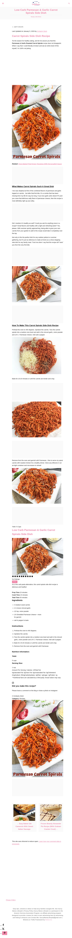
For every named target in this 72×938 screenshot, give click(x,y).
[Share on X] (3, 929)
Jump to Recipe (18, 27)
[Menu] (3, 3)
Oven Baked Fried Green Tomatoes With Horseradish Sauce (40, 164)
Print (14, 581)
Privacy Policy (11, 900)
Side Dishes (38, 16)
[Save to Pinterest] (4, 933)
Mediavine (48, 920)
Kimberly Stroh (42, 31)
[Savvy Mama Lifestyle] (36, 3)
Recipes (33, 16)
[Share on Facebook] (3, 925)
